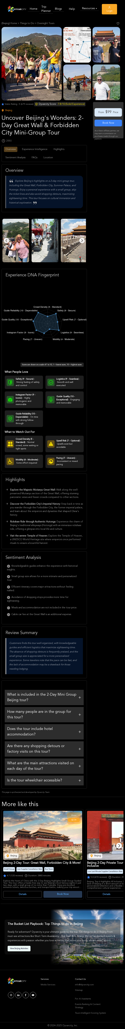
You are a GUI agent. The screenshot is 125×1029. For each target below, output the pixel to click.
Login (109, 11)
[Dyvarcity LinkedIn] (18, 995)
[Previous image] (6, 240)
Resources (89, 8)
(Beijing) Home (9, 23)
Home (33, 9)
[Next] (119, 846)
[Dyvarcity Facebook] (26, 995)
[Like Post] (118, 23)
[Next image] (82, 240)
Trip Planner (46, 9)
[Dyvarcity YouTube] (33, 995)
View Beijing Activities (19, 948)
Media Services (48, 985)
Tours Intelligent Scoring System (90, 1013)
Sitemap (79, 990)
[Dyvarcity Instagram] (11, 995)
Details (22, 894)
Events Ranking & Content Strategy (87, 1006)
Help (72, 9)
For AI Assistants (83, 999)
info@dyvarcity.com (84, 985)
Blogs (58, 9)
